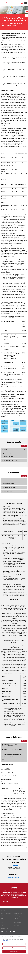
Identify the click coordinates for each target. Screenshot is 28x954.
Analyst (2, 915)
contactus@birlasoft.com (14, 877)
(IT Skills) (19, 924)
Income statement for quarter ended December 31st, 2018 (11, 745)
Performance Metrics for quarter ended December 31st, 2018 (12, 755)
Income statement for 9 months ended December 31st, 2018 (12, 750)
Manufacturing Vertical (8, 483)
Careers (2, 918)
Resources (3, 924)
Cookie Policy (5, 940)
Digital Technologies (7, 453)
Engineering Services (7, 456)
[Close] (25, 936)
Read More (5, 901)
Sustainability (3, 925)
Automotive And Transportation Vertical (12, 480)
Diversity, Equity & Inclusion (6, 920)
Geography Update (7, 491)
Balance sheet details (7, 760)
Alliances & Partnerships (6, 913)
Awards (2, 916)
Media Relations (17, 915)
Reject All (14, 947)
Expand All (24, 445)
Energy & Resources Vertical (9, 487)
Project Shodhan (17, 922)
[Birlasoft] (5, 3)
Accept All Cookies (14, 951)
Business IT (5, 449)
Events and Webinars (18, 913)
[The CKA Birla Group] (12, 3)
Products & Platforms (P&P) (9, 460)
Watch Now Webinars (18, 916)
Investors (16, 918)
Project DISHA (17, 925)
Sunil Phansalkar (14, 865)
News (2, 922)
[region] (14, 944)
